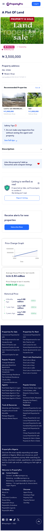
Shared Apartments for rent (32, 347)
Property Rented (28, 500)
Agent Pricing (27, 492)
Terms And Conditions (9, 497)
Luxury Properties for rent (31, 420)
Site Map (26, 503)
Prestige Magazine (8, 416)
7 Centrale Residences (9, 382)
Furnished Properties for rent (32, 410)
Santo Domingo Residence (11, 374)
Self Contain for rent (29, 345)
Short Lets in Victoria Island (32, 370)
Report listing (22, 198)
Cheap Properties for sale (31, 433)
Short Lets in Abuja (29, 360)
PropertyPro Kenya (8, 503)
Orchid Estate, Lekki (29, 390)
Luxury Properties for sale (31, 435)
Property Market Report (10, 418)
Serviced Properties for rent (32, 408)
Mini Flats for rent (28, 342)
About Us (5, 492)
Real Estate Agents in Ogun (11, 396)
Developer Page (28, 495)
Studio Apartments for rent (32, 350)
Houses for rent (28, 352)
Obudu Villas (6, 380)
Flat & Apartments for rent (31, 339)
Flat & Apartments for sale (10, 339)
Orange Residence (8, 362)
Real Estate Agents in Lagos (11, 388)
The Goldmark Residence (10, 377)
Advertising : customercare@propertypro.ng (20, 481)
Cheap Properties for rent (31, 418)
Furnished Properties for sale (32, 426)
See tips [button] (9, 140)
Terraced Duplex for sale (10, 354)
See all (37, 88)
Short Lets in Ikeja (29, 363)
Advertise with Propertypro (11, 408)
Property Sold (27, 497)
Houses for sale (7, 342)
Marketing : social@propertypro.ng (17, 478)
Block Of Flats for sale (9, 345)
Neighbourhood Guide (9, 410)
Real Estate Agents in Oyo (10, 393)
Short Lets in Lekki (29, 368)
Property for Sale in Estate (31, 438)
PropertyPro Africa (7, 510)
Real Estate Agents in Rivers (11, 398)
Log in (36, 4)
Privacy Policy (6, 500)
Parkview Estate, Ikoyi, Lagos (32, 388)
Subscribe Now (17, 227)
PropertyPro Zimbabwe (9, 505)
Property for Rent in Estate (31, 441)
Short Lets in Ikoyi (28, 365)
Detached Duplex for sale (10, 347)
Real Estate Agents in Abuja (11, 390)
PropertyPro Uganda (8, 508)
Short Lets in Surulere (30, 373)
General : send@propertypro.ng (16, 475)
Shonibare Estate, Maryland (32, 398)
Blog (3, 495)
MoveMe (5, 413)
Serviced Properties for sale (32, 423)
